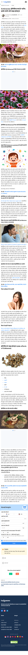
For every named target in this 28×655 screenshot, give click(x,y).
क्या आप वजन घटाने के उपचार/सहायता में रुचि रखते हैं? (11, 530)
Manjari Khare (5, 18)
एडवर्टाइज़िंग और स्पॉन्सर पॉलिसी (6, 629)
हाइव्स (5, 382)
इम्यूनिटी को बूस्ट (12, 120)
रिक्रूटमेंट (16, 627)
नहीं (7, 532)
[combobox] (23, 523)
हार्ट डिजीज (9, 136)
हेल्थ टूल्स (16, 615)
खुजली (5, 380)
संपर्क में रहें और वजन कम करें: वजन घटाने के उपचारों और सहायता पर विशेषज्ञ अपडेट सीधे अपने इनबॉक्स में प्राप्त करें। (14, 540)
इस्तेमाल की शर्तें (3, 622)
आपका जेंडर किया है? (5, 512)
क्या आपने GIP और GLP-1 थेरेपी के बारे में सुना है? (10, 534)
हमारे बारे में (16, 622)
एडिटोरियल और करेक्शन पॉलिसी (6, 627)
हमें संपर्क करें (16, 629)
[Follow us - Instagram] (4, 611)
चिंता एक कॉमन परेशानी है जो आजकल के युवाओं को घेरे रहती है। (14, 244)
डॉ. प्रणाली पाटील (14, 14)
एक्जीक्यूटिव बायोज (17, 625)
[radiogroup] (14, 514)
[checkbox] (2, 540)
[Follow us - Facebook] (2, 611)
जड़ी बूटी (12, 5)
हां (3, 532)
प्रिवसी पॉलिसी (3, 625)
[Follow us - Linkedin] (7, 611)
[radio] (2, 532)
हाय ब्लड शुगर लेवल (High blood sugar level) (11, 201)
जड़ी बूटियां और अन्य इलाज (5, 5)
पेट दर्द (5, 387)
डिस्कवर (2, 615)
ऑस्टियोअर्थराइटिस (16, 277)
